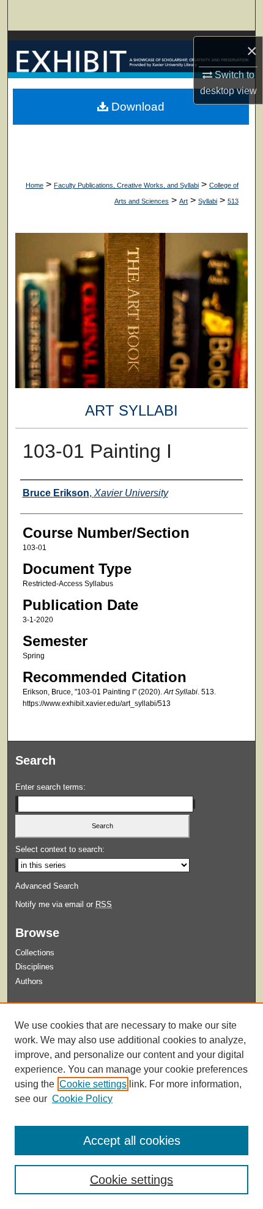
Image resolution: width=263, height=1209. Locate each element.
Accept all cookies (131, 1140)
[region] (131, 1105)
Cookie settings (93, 1084)
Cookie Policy (82, 1098)
